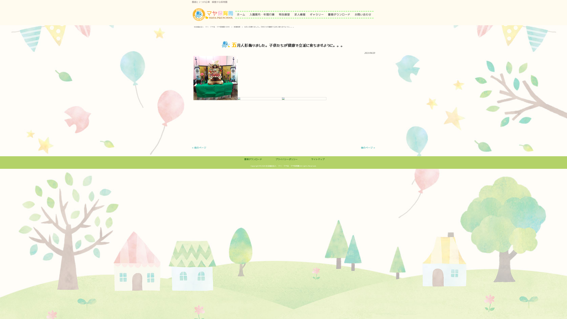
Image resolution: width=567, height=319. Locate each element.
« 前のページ (199, 147)
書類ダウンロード (253, 159)
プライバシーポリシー (287, 159)
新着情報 (237, 27)
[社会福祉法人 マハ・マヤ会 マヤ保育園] (213, 20)
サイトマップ (318, 159)
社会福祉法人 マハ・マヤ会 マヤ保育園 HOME (212, 27)
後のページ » (368, 147)
